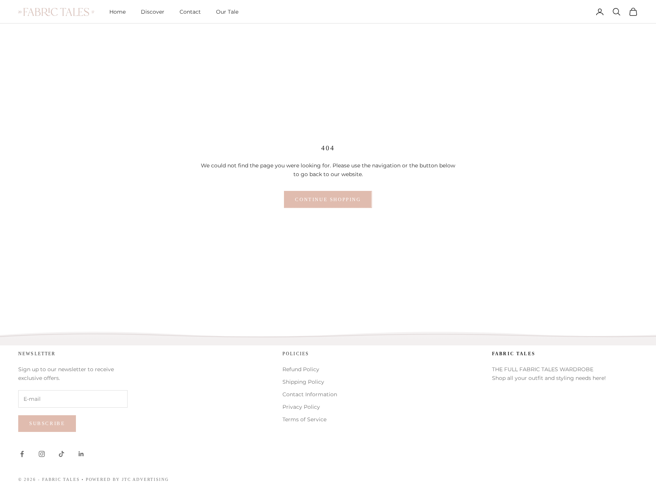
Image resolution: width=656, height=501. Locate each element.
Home (117, 11)
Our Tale (227, 11)
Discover (152, 11)
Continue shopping (328, 199)
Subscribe (47, 423)
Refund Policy (300, 369)
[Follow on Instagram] (42, 454)
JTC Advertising (145, 479)
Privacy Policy (301, 406)
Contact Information (309, 394)
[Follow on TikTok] (61, 454)
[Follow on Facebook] (22, 454)
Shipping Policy (303, 381)
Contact (190, 11)
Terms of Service (304, 419)
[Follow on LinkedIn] (81, 454)
